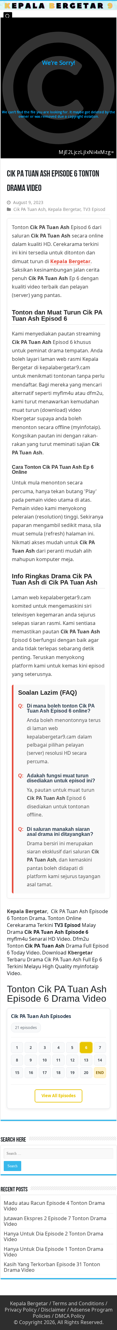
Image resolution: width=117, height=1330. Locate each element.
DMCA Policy (70, 1315)
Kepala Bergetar (64, 209)
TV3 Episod (94, 209)
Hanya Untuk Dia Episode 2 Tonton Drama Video (53, 1236)
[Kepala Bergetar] (58, 5)
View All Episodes (58, 1095)
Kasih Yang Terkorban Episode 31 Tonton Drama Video (52, 1267)
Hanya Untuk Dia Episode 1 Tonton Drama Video (53, 1252)
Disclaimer (53, 1309)
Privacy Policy (21, 1309)
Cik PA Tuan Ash (29, 209)
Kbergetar (80, 952)
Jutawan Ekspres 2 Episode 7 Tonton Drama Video (55, 1221)
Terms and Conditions (78, 1303)
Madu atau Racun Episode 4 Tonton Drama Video (54, 1206)
